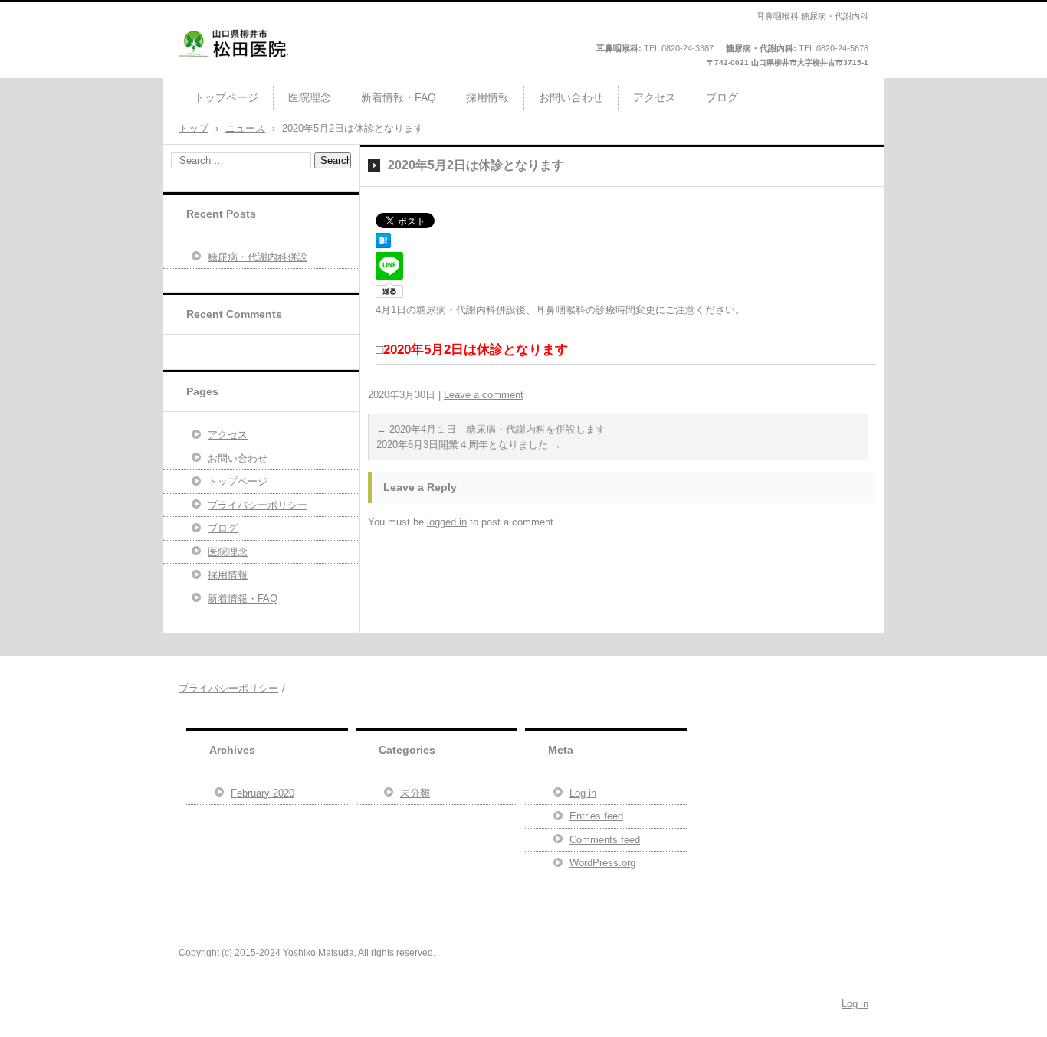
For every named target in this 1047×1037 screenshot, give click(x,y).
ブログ (722, 97)
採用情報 (487, 97)
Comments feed (604, 840)
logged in (447, 522)
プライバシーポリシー (257, 505)
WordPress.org (602, 863)
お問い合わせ (571, 97)
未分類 (415, 793)
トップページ (226, 97)
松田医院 (206, 72)
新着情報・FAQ (398, 97)
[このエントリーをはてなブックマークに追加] (383, 244)
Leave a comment (484, 395)
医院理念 (309, 97)
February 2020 (262, 793)
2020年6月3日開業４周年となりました (468, 444)
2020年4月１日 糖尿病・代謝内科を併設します (491, 429)
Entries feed (596, 816)
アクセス (654, 97)
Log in (582, 793)
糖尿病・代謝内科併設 (257, 257)
